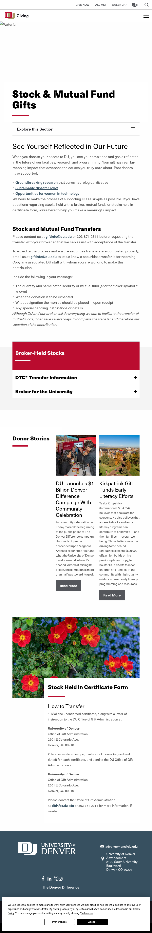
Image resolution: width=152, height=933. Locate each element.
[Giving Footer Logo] (47, 848)
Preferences (59, 922)
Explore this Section (35, 129)
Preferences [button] (87, 913)
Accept (92, 922)
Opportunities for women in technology (47, 193)
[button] (135, 4)
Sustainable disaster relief (36, 187)
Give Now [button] (82, 5)
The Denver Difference (60, 887)
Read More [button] (68, 585)
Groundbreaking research (36, 182)
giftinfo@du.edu (59, 236)
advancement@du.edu (121, 846)
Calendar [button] (119, 5)
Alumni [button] (100, 5)
